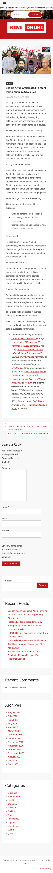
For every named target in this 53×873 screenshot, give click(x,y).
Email (5, 518)
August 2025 (14, 757)
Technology (13, 819)
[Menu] (4, 2)
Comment (7, 468)
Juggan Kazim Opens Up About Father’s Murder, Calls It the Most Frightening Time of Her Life (27, 614)
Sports (11, 815)
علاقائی (11, 833)
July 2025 (12, 760)
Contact (41, 860)
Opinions (12, 804)
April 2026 (13, 727)
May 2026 (13, 723)
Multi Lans (29, 357)
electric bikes (27, 379)
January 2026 (14, 738)
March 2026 (13, 731)
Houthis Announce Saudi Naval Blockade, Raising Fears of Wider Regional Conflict (24, 655)
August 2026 (14, 712)
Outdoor (22, 353)
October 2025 (14, 749)
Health (11, 800)
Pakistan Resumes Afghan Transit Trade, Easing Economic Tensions (26, 428)
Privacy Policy (45, 868)
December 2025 (16, 742)
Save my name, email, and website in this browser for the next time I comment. (14, 551)
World (11, 830)
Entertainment (14, 796)
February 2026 (15, 734)
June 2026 (13, 720)
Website (6, 530)
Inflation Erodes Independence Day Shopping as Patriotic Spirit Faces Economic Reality (25, 625)
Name (5, 507)
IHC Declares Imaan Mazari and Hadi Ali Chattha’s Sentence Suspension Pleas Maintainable (27, 644)
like (27, 371)
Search (8, 581)
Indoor (14, 353)
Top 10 (11, 822)
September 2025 (16, 753)
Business (12, 793)
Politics (9, 83)
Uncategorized (15, 826)
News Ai (9, 97)
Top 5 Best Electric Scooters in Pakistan (27, 434)
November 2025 (16, 746)
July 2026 (12, 716)
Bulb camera (32, 353)
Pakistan (12, 807)
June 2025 (13, 764)
